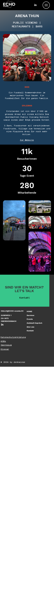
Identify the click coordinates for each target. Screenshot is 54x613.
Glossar (5, 349)
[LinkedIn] (35, 5)
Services (30, 315)
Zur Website (27, 140)
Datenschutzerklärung (13, 337)
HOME (29, 311)
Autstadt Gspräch (34, 323)
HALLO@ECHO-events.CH (12, 311)
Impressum (6, 345)
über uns (30, 327)
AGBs (3, 341)
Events (30, 319)
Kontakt (30, 331)
